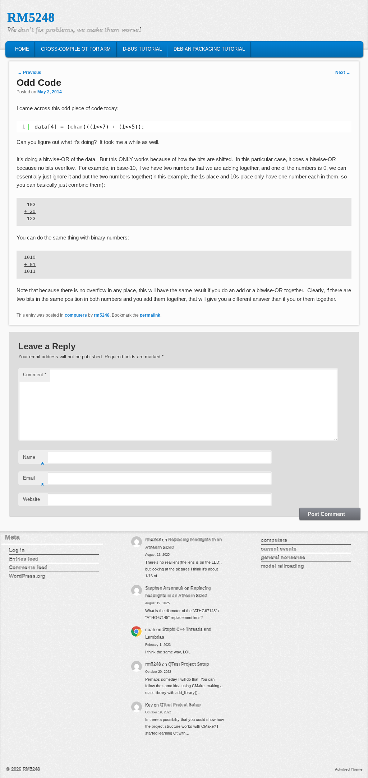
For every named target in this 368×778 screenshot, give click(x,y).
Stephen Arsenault (164, 588)
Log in (17, 550)
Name (33, 459)
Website (31, 499)
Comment (34, 374)
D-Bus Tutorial (142, 49)
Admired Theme (349, 770)
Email (33, 480)
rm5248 (102, 315)
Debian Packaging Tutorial (209, 49)
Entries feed (23, 559)
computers (76, 315)
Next (342, 72)
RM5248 (31, 17)
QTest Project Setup (188, 664)
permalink (150, 315)
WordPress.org (27, 576)
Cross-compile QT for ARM (76, 49)
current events (278, 549)
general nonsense (283, 557)
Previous (29, 72)
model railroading (282, 566)
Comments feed (28, 567)
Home (22, 49)
